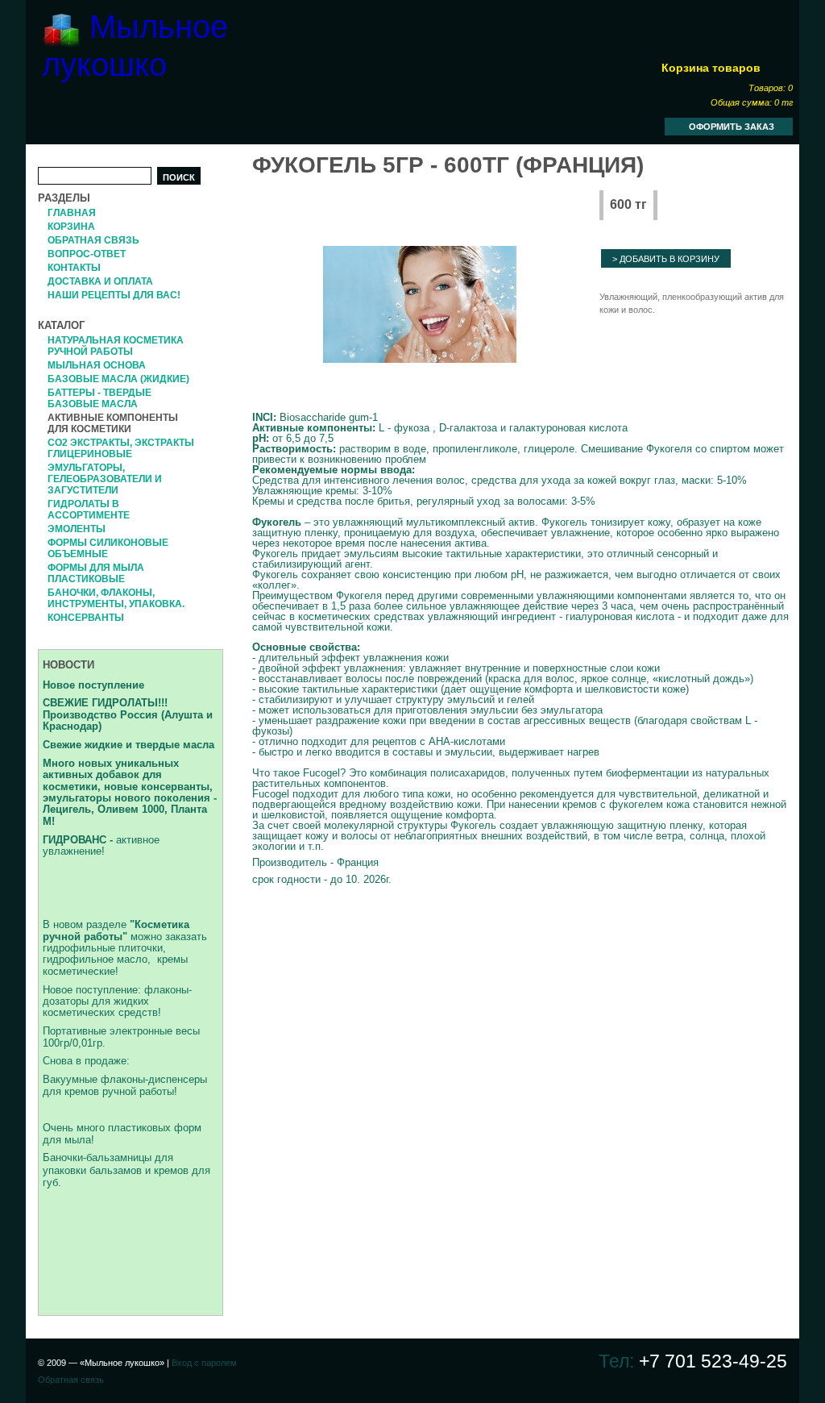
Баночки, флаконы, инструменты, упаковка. (116, 598)
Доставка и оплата (100, 281)
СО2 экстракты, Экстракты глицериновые (121, 448)
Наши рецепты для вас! (114, 295)
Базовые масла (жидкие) (118, 379)
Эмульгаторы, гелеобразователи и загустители (105, 479)
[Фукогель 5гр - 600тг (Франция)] (419, 305)
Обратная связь (93, 240)
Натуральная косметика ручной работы (116, 346)
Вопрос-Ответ (87, 254)
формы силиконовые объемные (108, 548)
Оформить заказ (731, 126)
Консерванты (86, 617)
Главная (72, 213)
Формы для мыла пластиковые (96, 573)
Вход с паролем (204, 1363)
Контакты (74, 267)
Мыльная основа (97, 365)
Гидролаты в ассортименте (89, 509)
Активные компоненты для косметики (113, 423)
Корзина (71, 226)
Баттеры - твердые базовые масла (99, 398)
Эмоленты (77, 529)
